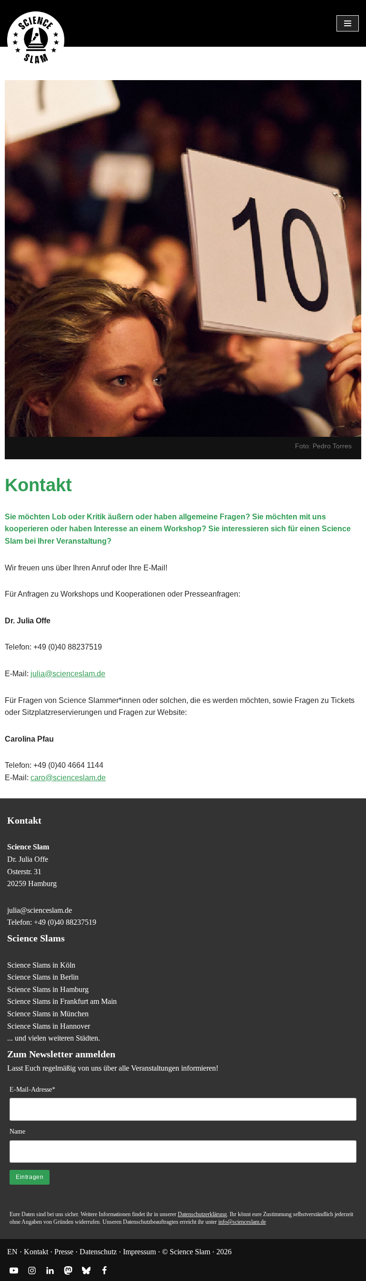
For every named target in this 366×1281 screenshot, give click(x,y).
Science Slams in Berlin (43, 977)
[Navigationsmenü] (347, 23)
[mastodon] (68, 1270)
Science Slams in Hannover (48, 1026)
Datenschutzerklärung (202, 1214)
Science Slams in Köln (41, 965)
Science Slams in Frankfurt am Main (62, 1001)
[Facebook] (104, 1270)
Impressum (139, 1252)
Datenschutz (98, 1252)
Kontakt (36, 1252)
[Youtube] (13, 1270)
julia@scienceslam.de (67, 674)
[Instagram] (32, 1270)
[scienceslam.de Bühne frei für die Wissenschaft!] (35, 40)
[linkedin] (50, 1270)
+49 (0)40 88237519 (65, 922)
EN (12, 1252)
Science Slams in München (48, 1014)
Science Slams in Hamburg (48, 989)
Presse (63, 1252)
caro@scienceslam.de (68, 778)
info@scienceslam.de (242, 1222)
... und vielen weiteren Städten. (53, 1038)
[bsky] (86, 1270)
